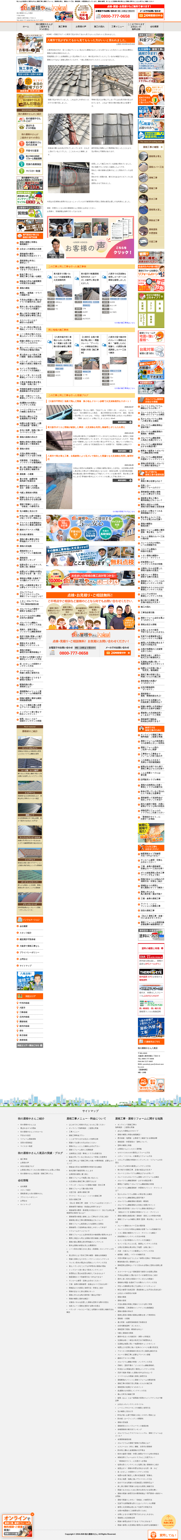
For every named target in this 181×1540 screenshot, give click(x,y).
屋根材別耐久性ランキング (27, 559)
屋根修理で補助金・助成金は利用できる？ (150, 720)
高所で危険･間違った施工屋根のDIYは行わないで (31, 637)
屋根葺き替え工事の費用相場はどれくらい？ (151, 499)
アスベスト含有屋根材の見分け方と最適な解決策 (30, 524)
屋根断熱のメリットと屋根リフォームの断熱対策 (30, 692)
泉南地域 (23, 1040)
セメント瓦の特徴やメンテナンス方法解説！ (30, 369)
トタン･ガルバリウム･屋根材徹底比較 (29, 602)
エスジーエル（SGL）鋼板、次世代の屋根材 (135, 1447)
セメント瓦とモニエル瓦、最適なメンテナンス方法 (137, 1244)
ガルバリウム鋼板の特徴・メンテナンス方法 (135, 1362)
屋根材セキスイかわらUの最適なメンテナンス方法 (152, 588)
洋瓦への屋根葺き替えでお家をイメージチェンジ (30, 586)
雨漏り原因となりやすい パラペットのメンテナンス (89, 1259)
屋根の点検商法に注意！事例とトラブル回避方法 (151, 786)
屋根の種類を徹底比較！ (147, 525)
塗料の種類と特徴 (150, 948)
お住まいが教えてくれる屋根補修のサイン (151, 512)
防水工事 (153, 199)
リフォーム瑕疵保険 (28, 1139)
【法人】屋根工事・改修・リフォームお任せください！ (90, 1203)
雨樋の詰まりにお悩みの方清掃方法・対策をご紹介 (152, 880)
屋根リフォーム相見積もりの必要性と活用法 (86, 1224)
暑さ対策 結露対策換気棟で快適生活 (28, 480)
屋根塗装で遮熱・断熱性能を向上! (151, 695)
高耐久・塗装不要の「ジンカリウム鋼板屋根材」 (137, 1365)
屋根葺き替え (155, 156)
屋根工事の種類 (151, 147)
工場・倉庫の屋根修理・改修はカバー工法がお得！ (152, 867)
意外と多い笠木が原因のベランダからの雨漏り (30, 308)
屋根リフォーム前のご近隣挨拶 (81, 1150)
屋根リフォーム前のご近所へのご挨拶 (149, 748)
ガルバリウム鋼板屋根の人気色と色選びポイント (137, 1205)
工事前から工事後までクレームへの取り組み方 (151, 755)
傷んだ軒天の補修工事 (126, 1394)
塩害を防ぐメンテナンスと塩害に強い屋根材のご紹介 (138, 1465)
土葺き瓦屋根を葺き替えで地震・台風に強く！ (30, 383)
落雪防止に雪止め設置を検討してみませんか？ (87, 1273)
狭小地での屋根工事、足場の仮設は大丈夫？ (135, 1170)
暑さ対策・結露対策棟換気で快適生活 (132, 1322)
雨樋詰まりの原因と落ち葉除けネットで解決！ (152, 886)
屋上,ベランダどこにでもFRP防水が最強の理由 (31, 349)
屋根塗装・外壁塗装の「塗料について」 (133, 1142)
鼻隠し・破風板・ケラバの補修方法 (30, 294)
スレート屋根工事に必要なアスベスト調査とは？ (30, 706)
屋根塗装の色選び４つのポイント (148, 682)
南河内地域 (24, 1026)
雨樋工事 (153, 188)
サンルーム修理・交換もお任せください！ (151, 861)
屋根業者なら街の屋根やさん (31, 1193)
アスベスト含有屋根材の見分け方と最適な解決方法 (137, 1351)
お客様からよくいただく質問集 (130, 1149)
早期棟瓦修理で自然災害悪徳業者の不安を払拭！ (30, 390)
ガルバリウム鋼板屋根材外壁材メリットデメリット (152, 458)
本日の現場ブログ (27, 1166)
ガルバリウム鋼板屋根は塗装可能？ (151, 426)
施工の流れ (99, 26)
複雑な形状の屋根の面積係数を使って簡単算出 (30, 443)
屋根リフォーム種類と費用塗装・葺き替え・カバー (152, 531)
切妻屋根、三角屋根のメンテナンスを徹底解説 (30, 461)
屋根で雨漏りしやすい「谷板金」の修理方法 (29, 505)
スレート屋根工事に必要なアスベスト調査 (134, 1355)
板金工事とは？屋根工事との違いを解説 (30, 275)
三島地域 (23, 1012)
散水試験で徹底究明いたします (81, 1171)
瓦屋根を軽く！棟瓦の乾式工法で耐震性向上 (135, 1340)
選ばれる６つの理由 (28, 1128)
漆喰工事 (153, 177)
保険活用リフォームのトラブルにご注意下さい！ (137, 1457)
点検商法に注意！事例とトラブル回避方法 (85, 1153)
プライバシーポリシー (29, 952)
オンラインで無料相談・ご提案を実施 (83, 1128)
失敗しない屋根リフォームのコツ (150, 486)
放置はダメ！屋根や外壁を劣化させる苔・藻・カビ (137, 1468)
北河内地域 (24, 1017)
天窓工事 (153, 242)
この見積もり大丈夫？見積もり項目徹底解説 (150, 761)
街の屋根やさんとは (28, 1125)
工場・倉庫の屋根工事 (150, 898)
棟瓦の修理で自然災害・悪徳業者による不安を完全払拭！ (140, 1290)
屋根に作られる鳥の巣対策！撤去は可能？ (85, 1295)
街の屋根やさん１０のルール (31, 1132)
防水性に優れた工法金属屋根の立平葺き (28, 417)
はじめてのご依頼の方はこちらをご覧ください (87, 1125)
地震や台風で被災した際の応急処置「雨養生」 (30, 424)
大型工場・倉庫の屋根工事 (79, 1192)
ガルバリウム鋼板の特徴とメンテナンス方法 (30, 624)
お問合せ (24, 959)
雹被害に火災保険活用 (126, 1518)
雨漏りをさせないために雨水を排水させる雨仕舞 (30, 498)
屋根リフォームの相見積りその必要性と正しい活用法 (152, 742)
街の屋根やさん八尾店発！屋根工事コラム (36, 1174)
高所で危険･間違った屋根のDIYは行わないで (135, 1373)
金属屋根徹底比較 (124, 1439)
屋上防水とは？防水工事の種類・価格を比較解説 (30, 356)
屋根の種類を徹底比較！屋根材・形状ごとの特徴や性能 (139, 1216)
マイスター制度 (26, 1146)
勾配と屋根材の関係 (28, 493)
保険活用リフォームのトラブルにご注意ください (152, 811)
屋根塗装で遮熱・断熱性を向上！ (130, 1329)
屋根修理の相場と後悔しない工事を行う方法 (150, 493)
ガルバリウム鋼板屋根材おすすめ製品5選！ (151, 445)
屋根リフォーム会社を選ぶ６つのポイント (152, 619)
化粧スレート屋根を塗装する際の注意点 (149, 576)
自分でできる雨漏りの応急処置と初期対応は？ (151, 701)
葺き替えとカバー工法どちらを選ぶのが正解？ (151, 518)
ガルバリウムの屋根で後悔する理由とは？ (29, 610)
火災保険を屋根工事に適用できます (83, 1181)
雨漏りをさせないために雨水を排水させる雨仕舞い (137, 1490)
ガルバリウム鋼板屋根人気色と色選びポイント (151, 439)
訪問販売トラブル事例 (150, 779)
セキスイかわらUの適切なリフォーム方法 (134, 1153)
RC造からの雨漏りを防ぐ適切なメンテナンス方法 (31, 658)
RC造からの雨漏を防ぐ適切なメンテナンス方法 (136, 1369)
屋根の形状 (25, 449)
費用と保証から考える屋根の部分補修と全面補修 (88, 1238)
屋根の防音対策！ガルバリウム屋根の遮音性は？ (152, 464)
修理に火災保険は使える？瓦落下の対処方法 (152, 644)
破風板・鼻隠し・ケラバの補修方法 (131, 1254)
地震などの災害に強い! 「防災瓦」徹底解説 (151, 669)
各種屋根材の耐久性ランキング (130, 1429)
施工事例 (62, 26)
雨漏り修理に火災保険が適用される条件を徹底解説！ (138, 1525)
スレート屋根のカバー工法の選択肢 (152, 537)
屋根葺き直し (155, 210)
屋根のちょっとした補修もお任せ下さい (84, 1146)
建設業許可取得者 (27, 939)
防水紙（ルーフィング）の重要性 (130, 1419)
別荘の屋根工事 (148, 910)
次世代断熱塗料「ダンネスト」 (148, 688)
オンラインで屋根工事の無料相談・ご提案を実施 (151, 736)
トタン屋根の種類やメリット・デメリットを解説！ (137, 1233)
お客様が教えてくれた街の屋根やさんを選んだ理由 (40, 1170)
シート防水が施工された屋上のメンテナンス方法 (30, 335)
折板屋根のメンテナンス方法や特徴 (131, 1236)
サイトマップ (26, 966)
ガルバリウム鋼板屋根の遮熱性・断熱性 (151, 433)
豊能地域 (23, 1021)
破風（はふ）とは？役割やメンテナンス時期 (30, 720)
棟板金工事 (154, 220)
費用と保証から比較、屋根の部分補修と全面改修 (152, 505)
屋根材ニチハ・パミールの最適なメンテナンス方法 (152, 582)
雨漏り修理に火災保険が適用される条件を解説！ (151, 707)
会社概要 (154, 26)
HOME (49, 34)
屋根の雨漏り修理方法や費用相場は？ (30, 651)
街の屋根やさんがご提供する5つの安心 (44, 26)
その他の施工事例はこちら (124, 323)
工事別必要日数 (148, 612)
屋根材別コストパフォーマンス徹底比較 (30, 552)
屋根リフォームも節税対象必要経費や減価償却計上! (152, 923)
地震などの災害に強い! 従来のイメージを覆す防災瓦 (138, 1347)
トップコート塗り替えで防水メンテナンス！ (30, 713)
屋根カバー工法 (156, 167)
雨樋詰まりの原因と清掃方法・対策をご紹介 (86, 1288)
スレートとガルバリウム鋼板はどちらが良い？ (151, 407)
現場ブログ (58, 34)
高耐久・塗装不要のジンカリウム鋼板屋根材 (30, 630)
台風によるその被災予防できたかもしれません (152, 631)
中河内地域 (24, 1003)
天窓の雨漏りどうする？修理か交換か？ (30, 679)
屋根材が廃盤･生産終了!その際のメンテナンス (30, 579)
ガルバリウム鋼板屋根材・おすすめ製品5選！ (135, 1180)
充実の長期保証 (26, 1143)
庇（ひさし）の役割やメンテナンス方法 (30, 665)
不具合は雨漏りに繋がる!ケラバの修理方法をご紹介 (138, 1275)
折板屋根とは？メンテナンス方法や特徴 (151, 563)
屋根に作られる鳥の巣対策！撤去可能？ (151, 893)
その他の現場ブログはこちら (124, 511)
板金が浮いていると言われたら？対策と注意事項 (152, 792)
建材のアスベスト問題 (29, 530)
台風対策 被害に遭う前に (78, 1174)
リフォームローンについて (79, 1231)
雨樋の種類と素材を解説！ (79, 1299)
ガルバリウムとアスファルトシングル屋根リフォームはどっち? (31, 594)
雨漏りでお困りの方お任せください (83, 1143)
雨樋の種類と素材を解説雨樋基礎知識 (30, 699)
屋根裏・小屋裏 (26, 474)
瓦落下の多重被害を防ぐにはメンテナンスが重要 (151, 637)
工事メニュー (117, 26)
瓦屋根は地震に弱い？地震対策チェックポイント (152, 663)
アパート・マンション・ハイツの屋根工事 (85, 1196)
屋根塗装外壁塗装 (153, 231)
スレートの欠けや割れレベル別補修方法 (150, 544)
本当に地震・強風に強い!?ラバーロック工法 (135, 1479)
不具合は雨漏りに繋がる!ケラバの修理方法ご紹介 (31, 301)
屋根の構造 (25, 288)
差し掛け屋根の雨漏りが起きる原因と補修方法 (30, 468)
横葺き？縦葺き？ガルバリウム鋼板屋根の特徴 (152, 452)
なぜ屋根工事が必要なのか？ (151, 480)
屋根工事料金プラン (76, 1135)
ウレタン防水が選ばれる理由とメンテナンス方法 (30, 328)
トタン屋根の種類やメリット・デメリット (150, 557)
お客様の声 (81, 26)
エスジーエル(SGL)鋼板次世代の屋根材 (30, 617)
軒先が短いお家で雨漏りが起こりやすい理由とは (30, 517)
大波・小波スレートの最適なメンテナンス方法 (30, 397)
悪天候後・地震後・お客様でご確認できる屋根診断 (137, 1138)
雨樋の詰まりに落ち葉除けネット (82, 1291)
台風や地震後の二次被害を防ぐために (151, 650)
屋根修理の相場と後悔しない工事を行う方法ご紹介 (89, 1217)
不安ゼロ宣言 (25, 1135)
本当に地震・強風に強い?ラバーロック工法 (31, 431)
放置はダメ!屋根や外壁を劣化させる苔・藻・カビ (31, 572)
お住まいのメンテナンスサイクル (130, 1404)
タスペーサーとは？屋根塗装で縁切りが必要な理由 (137, 1272)
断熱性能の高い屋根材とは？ (26, 685)
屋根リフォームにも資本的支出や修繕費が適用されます (90, 1235)
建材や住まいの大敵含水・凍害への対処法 (29, 487)
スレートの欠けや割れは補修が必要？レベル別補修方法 (139, 1229)
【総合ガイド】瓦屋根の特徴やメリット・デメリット (138, 1212)
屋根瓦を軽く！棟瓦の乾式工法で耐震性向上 (150, 656)
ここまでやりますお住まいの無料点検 (136, 26)
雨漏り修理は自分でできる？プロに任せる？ (30, 268)
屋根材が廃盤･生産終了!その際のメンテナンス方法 (137, 1282)
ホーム (26, 26)
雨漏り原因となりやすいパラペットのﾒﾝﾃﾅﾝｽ (30, 342)
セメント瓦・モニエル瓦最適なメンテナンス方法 (30, 376)
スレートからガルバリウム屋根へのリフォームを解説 (152, 413)
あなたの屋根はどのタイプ (128, 1131)
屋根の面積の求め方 (28, 437)
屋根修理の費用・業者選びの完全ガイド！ (30, 255)
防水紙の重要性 (26, 534)
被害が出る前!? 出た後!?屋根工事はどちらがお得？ (152, 767)
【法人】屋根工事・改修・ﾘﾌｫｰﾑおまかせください (152, 917)
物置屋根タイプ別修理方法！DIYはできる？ (150, 855)
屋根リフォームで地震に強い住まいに (83, 1178)
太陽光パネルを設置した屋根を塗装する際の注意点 (89, 1302)
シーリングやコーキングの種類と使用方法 (30, 411)
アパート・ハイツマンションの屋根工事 (150, 905)
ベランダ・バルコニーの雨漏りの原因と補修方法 (30, 362)
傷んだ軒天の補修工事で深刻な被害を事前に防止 (30, 314)
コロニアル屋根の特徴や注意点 (148, 550)
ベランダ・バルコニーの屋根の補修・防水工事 (87, 1185)
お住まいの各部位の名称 (30, 249)
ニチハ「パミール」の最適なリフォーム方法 (135, 1156)
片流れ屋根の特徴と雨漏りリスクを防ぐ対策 (30, 454)
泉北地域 (23, 1035)
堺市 (21, 1031)
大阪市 (22, 1008)
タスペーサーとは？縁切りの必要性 (28, 321)
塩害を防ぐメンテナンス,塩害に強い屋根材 (31, 566)
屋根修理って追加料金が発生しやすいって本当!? (151, 799)
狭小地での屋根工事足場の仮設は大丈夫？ (150, 601)
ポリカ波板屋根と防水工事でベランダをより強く (152, 874)
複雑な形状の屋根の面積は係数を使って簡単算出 (137, 1315)
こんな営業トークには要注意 (150, 774)
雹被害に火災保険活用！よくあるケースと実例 (151, 714)
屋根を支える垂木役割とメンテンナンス (29, 644)
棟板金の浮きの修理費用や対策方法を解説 (30, 282)
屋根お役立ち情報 (148, 624)
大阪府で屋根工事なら (29, 946)
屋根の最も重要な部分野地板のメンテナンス (29, 540)
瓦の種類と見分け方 (28, 511)
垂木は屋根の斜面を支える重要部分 (83, 1245)
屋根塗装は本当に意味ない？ (27, 262)
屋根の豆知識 (26, 546)
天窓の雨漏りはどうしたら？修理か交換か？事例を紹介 (139, 1258)
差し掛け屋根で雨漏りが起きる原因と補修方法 (136, 1486)
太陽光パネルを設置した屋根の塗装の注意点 (151, 569)
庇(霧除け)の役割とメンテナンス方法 (28, 404)
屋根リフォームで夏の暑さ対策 (81, 1189)
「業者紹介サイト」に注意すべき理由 (150, 818)
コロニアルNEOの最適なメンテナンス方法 (151, 595)
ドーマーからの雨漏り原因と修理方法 (29, 672)
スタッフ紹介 (26, 933)
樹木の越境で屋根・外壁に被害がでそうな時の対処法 (152, 805)
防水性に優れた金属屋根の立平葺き (131, 1450)
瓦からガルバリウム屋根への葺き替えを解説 (151, 420)
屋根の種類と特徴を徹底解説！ (28, 243)
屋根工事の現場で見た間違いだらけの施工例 (150, 675)
